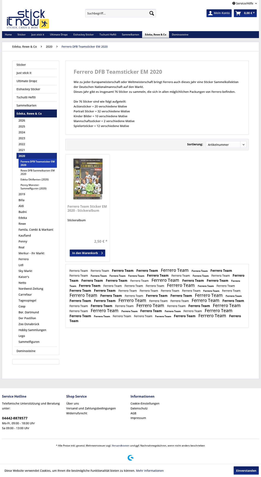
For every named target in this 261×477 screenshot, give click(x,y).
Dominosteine (26, 351)
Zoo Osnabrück (29, 324)
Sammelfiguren (29, 342)
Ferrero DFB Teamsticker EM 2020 (38, 163)
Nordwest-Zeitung (31, 289)
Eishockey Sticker (28, 89)
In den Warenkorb (85, 253)
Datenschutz (139, 408)
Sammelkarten (26, 105)
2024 (22, 132)
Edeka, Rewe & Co (29, 113)
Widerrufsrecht (76, 413)
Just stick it (24, 73)
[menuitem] (120, 13)
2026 (22, 120)
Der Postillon (27, 318)
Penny (23, 241)
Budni (23, 212)
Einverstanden (246, 471)
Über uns (72, 403)
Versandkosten (120, 445)
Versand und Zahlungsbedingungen (91, 408)
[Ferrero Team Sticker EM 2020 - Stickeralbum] (87, 179)
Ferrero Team (79, 271)
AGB (133, 413)
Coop (22, 306)
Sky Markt (25, 271)
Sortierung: (195, 144)
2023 (22, 138)
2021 (22, 150)
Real (21, 247)
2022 (22, 144)
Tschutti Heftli (26, 97)
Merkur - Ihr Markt (31, 253)
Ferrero (24, 259)
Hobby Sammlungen (32, 330)
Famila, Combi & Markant (36, 229)
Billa (21, 200)
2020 (22, 156)
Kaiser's (24, 277)
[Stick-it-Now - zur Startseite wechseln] (27, 19)
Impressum (138, 418)
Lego (22, 336)
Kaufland (25, 235)
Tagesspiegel (27, 300)
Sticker (21, 65)
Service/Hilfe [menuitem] (244, 3)
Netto (22, 283)
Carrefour (25, 294)
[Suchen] (151, 13)
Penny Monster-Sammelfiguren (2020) (33, 186)
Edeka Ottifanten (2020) (35, 179)
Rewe (22, 224)
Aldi (21, 206)
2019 (22, 194)
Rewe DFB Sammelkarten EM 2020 (38, 172)
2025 (22, 126)
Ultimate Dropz (27, 81)
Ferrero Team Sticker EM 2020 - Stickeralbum (87, 208)
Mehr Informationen (150, 471)
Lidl (21, 265)
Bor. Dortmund (29, 312)
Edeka (23, 218)
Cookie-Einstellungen (144, 403)
